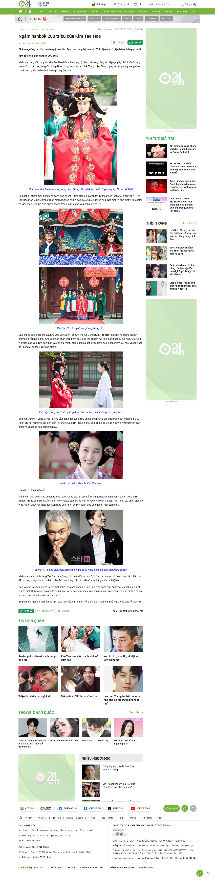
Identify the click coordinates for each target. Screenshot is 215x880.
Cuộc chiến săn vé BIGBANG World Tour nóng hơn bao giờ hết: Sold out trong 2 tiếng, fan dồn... (181, 204)
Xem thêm (134, 712)
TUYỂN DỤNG (146, 867)
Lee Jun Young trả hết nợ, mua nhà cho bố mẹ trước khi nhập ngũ (122, 700)
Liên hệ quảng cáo (32, 867)
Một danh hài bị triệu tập (95, 740)
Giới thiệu (57, 867)
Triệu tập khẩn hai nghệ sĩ (34, 696)
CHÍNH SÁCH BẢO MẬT (92, 867)
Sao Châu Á (47, 29)
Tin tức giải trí (111, 18)
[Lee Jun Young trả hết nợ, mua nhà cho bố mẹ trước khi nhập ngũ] (123, 679)
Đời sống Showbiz (75, 18)
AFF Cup (52, 11)
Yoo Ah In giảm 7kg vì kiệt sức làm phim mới (122, 658)
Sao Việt (94, 18)
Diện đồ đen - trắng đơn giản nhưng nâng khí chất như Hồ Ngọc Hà (183, 285)
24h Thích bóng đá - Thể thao (118, 11)
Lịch (141, 4)
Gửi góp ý (47, 611)
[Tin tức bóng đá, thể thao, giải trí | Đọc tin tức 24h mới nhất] (24, 4)
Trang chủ (23, 29)
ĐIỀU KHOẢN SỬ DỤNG (122, 867)
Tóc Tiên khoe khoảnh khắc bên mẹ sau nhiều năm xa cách (182, 250)
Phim (138, 18)
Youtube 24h (143, 808)
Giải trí (94, 11)
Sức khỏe (143, 11)
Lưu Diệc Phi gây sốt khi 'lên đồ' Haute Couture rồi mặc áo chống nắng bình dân (183, 235)
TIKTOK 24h (118, 808)
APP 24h (29, 808)
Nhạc (127, 18)
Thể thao (182, 11)
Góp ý (71, 867)
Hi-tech (156, 11)
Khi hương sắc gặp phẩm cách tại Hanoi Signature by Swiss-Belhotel (183, 149)
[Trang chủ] (23, 19)
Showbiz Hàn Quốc (36, 43)
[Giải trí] (39, 18)
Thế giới (168, 11)
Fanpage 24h (70, 808)
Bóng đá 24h (95, 808)
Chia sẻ (137, 42)
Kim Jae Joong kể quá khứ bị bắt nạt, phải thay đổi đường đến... (32, 743)
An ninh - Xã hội (74, 818)
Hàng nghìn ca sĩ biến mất (64, 740)
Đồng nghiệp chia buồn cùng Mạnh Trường (118, 768)
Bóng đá (65, 11)
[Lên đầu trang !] (208, 873)
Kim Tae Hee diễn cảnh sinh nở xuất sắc (79, 658)
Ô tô (193, 11)
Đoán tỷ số (123, 4)
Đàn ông (166, 18)
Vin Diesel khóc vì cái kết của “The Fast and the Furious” (119, 785)
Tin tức (40, 11)
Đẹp (121, 818)
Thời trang (156, 223)
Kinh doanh (80, 11)
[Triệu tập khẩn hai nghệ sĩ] (38, 679)
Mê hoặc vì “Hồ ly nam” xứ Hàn (79, 696)
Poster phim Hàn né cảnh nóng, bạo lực (37, 658)
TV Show (151, 18)
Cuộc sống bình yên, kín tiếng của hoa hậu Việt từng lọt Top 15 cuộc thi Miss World (182, 270)
